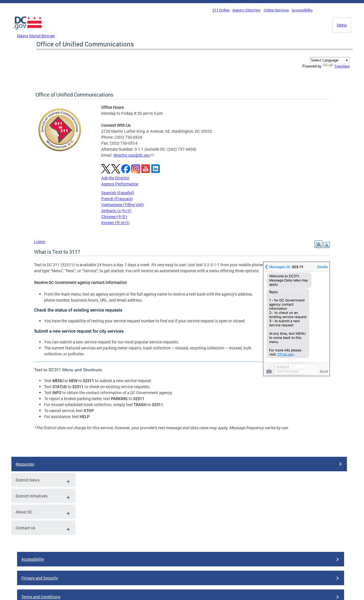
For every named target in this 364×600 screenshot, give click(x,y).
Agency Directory (246, 10)
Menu (342, 25)
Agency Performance (119, 184)
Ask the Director (115, 178)
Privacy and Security (39, 578)
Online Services (276, 10)
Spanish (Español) (117, 192)
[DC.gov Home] (27, 31)
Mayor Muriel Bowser (36, 35)
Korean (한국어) (115, 222)
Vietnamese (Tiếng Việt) (122, 204)
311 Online (220, 10)
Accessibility (302, 10)
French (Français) (117, 198)
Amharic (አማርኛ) (116, 210)
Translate (342, 66)
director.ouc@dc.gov (131, 155)
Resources (25, 464)
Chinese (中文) (114, 216)
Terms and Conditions (40, 596)
